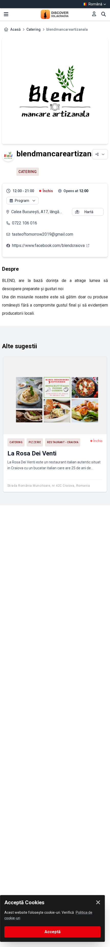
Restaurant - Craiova (62, 442)
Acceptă (53, 931)
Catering (33, 29)
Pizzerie (35, 442)
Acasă (15, 29)
